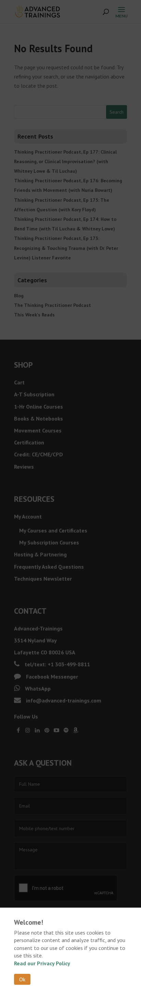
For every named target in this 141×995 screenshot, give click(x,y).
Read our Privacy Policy (42, 963)
